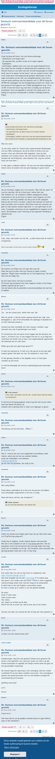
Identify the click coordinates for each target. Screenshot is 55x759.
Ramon (3, 106)
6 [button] (37, 35)
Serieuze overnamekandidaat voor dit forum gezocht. (27, 23)
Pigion (3, 39)
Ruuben (3, 697)
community (30, 578)
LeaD (3, 222)
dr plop (3, 557)
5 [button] (34, 35)
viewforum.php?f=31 (9, 461)
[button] (19, 35)
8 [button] (42, 35)
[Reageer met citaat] (47, 41)
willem (3, 374)
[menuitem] (4, 12)
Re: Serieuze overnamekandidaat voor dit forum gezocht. (26, 48)
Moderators (12, 27)
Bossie (3, 518)
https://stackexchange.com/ (12, 575)
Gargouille (4, 253)
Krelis (3, 618)
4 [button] (31, 35)
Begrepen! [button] (15, 754)
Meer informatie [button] (11, 747)
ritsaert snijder (6, 642)
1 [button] (26, 35)
